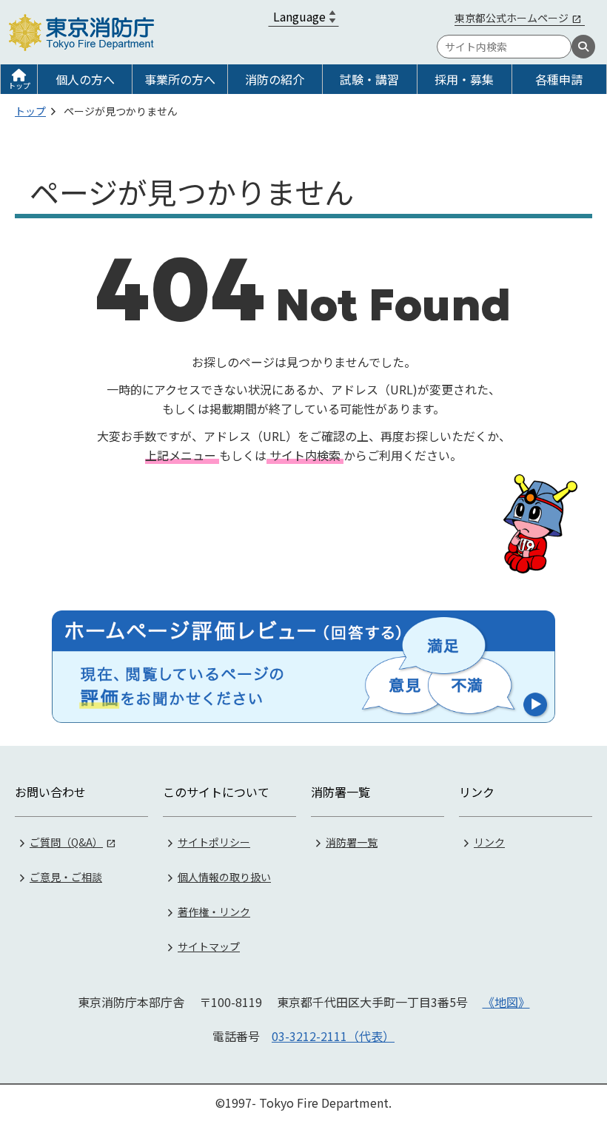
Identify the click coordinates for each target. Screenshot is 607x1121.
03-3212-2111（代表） (333, 1036)
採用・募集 (464, 79)
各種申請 (559, 79)
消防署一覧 (352, 842)
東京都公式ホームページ (512, 17)
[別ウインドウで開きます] (303, 666)
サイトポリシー (214, 842)
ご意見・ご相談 (66, 876)
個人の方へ (85, 79)
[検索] (583, 46)
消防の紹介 (274, 79)
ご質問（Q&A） (66, 842)
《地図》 (506, 1002)
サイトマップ (209, 946)
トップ (19, 85)
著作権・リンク (214, 911)
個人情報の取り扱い (224, 876)
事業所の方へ (179, 79)
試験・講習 (369, 79)
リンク (489, 842)
